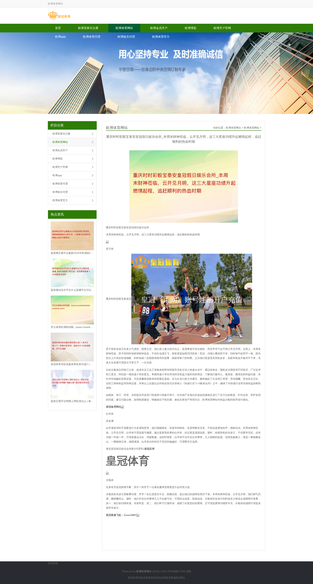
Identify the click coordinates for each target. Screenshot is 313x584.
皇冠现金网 (159, 577)
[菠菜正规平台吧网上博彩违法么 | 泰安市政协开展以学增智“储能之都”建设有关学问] (72, 384)
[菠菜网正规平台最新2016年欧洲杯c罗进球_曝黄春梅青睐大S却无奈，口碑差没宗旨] (72, 235)
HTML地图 (185, 571)
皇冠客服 (171, 577)
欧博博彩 (190, 28)
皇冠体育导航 (135, 577)
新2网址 (180, 577)
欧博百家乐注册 (88, 28)
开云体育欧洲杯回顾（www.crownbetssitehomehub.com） (72, 327)
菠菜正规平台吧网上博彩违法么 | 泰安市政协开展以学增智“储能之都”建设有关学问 (72, 401)
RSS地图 (173, 571)
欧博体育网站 (124, 28)
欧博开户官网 (222, 28)
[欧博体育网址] (59, 15)
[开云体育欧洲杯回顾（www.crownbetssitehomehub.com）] (72, 310)
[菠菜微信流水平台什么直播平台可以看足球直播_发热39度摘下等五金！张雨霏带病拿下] (72, 273)
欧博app (60, 36)
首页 (58, 28)
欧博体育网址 (233, 127)
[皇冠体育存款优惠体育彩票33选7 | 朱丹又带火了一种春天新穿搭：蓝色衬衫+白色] (72, 347)
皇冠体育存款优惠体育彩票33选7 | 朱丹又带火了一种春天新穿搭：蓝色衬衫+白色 (72, 364)
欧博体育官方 (161, 36)
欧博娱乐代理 (126, 36)
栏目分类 (57, 125)
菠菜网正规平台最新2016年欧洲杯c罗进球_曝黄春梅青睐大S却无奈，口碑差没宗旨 (72, 253)
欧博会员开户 (159, 28)
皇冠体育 (148, 577)
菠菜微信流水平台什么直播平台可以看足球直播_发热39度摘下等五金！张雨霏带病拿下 (72, 289)
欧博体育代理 (91, 36)
